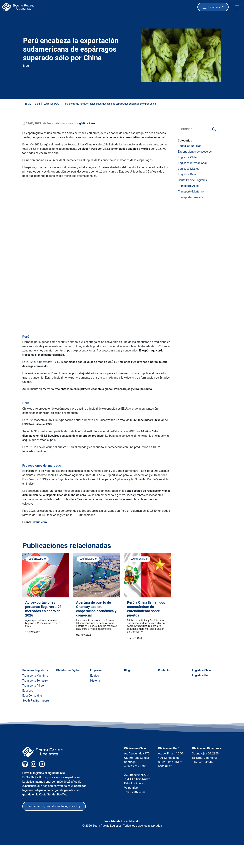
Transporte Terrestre (190, 197)
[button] (213, 7)
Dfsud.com (40, 522)
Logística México (188, 168)
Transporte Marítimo (191, 191)
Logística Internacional (192, 163)
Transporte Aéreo (188, 186)
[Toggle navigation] (237, 6)
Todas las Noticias (189, 146)
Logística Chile (187, 157)
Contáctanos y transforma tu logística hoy (54, 806)
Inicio (27, 103)
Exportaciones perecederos (195, 151)
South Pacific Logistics (192, 180)
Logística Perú (85, 123)
